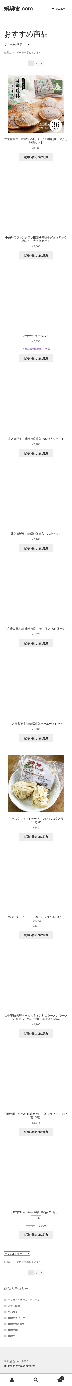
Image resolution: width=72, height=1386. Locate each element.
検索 (36, 1380)
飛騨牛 (11, 1336)
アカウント (12, 1380)
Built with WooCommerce (19, 1366)
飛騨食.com (18, 8)
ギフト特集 (14, 1306)
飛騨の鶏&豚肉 (16, 1324)
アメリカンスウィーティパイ (24, 1300)
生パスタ (13, 1312)
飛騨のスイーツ (16, 1318)
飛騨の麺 (13, 1330)
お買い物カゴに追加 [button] (36, 157)
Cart (55, 1377)
